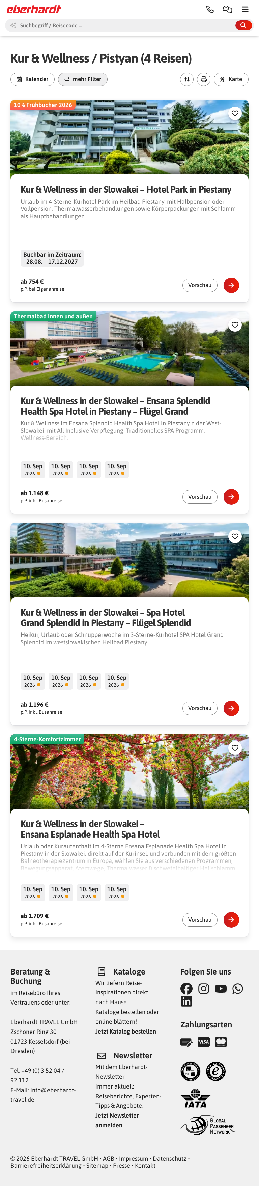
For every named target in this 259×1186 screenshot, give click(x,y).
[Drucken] (203, 79)
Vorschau (200, 285)
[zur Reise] (231, 285)
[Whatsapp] (240, 989)
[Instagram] (205, 989)
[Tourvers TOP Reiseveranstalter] (190, 1072)
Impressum (133, 1158)
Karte (235, 79)
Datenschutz (169, 1158)
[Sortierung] (187, 79)
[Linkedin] (188, 1001)
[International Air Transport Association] (195, 1099)
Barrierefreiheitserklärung (46, 1165)
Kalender (36, 79)
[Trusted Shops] (216, 1072)
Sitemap (97, 1165)
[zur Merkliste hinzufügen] (235, 113)
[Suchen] (243, 25)
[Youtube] (223, 989)
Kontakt (145, 1165)
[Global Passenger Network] (209, 1126)
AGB (108, 1158)
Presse (121, 1165)
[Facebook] (188, 989)
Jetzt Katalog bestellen (125, 1031)
